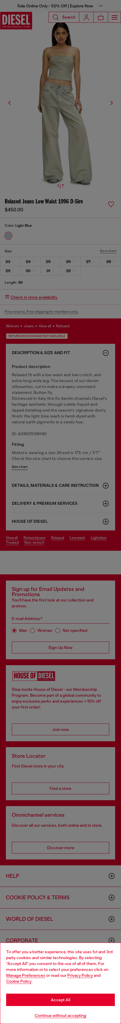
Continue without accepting (60, 1015)
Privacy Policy (80, 975)
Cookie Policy (18, 981)
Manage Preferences (25, 975)
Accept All (60, 999)
